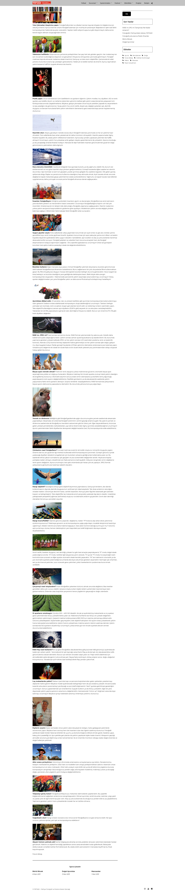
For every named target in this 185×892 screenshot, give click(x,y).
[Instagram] (145, 889)
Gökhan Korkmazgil (143, 58)
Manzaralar (96, 871)
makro (127, 60)
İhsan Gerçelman (130, 63)
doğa (146, 55)
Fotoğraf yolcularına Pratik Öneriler (135, 36)
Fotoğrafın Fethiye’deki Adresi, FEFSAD (137, 33)
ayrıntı (127, 55)
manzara (135, 60)
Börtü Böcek (38, 871)
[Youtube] (148, 889)
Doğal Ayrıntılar (68, 871)
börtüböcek (137, 55)
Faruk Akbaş (129, 58)
